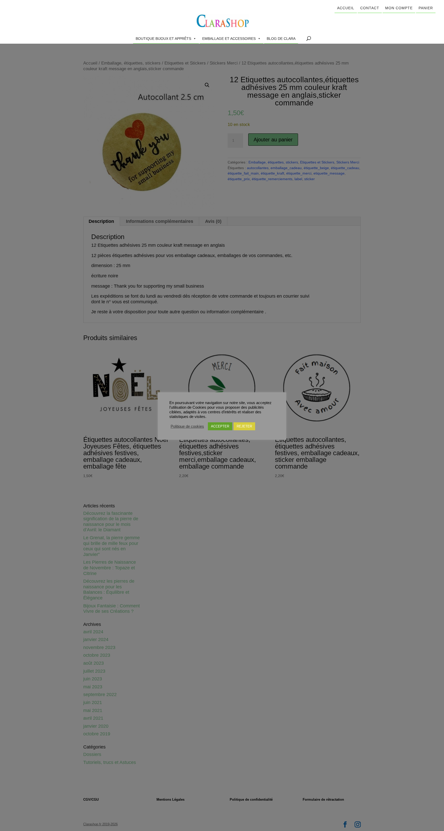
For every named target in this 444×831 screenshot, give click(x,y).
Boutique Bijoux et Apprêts (163, 38)
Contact (369, 8)
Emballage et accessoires (229, 38)
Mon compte (399, 8)
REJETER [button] (244, 426)
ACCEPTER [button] (220, 426)
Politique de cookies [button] (187, 426)
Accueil (345, 8)
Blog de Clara (281, 38)
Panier (426, 8)
